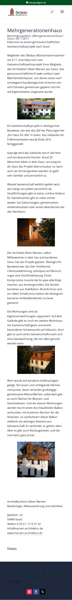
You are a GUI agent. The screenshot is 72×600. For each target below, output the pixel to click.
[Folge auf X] (42, 591)
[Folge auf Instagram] (29, 591)
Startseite (17, 573)
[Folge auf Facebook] (36, 591)
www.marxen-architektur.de (24, 533)
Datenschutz (54, 573)
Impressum (34, 573)
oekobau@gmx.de (34, 581)
